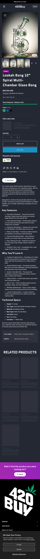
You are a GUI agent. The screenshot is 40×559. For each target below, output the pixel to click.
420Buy (6, 71)
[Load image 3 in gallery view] (20, 63)
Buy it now (20, 150)
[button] (34, 6)
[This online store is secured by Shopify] (7, 161)
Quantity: (6, 133)
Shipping (5, 93)
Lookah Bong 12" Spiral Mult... (17, 171)
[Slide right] (36, 63)
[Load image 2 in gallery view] (13, 63)
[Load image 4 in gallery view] (27, 63)
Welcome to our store (20, 1)
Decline (19, 549)
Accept (19, 544)
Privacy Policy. (30, 539)
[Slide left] (32, 63)
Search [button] (21, 474)
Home (4, 171)
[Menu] (4, 7)
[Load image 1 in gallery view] (5, 63)
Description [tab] (10, 180)
